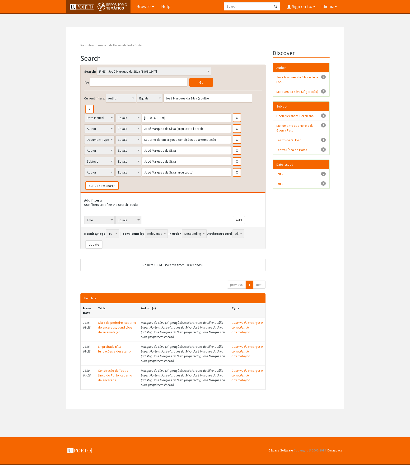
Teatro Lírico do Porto (291, 150)
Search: (90, 71)
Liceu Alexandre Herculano (295, 116)
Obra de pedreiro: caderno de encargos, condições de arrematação (117, 327)
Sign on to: (302, 6)
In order (174, 233)
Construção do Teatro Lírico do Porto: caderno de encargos (115, 375)
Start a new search (102, 185)
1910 (279, 184)
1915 (279, 174)
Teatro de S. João (288, 140)
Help (165, 6)
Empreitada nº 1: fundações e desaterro (114, 348)
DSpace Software (281, 450)
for (86, 82)
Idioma (327, 6)
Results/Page (94, 233)
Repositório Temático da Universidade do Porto (111, 45)
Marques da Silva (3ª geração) (297, 91)
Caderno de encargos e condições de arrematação (247, 327)
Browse (144, 6)
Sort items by (133, 233)
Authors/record (219, 233)
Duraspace (335, 450)
